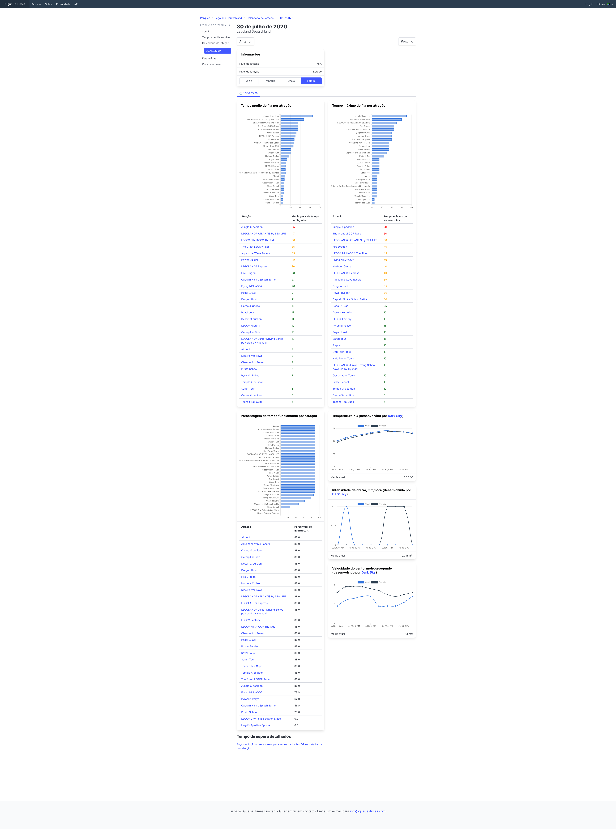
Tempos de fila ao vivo (216, 37)
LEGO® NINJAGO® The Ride (258, 240)
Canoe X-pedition (251, 395)
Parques (36, 4)
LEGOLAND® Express (254, 266)
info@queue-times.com (367, 811)
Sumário (207, 31)
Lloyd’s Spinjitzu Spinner (256, 725)
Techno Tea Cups (251, 401)
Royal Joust (248, 312)
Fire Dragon (248, 273)
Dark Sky (395, 416)
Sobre (48, 4)
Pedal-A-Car (248, 292)
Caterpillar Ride (250, 332)
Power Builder (249, 259)
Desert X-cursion (251, 319)
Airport (245, 349)
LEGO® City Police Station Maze (261, 718)
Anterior (245, 41)
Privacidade (63, 4)
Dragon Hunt (249, 299)
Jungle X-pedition (252, 227)
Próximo (407, 41)
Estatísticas (209, 58)
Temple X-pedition (252, 382)
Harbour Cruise (250, 305)
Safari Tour (248, 388)
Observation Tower (252, 362)
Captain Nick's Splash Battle (258, 279)
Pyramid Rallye (250, 375)
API (76, 4)
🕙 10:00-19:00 (248, 93)
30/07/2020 (213, 50)
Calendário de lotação (215, 43)
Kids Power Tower (252, 355)
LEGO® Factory (250, 325)
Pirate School (249, 368)
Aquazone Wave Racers (255, 253)
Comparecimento (212, 64)
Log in (589, 4)
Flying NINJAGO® (251, 286)
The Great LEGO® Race (255, 246)
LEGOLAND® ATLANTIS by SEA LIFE (263, 233)
